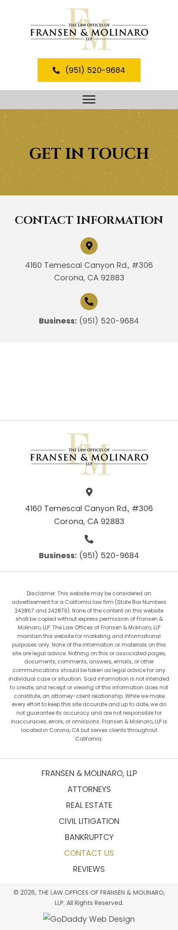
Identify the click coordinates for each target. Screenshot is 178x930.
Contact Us (89, 853)
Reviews (89, 869)
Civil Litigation (89, 821)
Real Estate (89, 805)
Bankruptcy (89, 837)
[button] (89, 70)
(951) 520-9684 (109, 320)
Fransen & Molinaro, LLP (89, 773)
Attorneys (89, 789)
